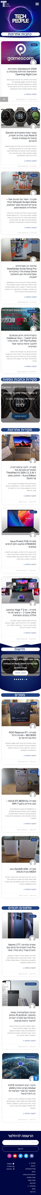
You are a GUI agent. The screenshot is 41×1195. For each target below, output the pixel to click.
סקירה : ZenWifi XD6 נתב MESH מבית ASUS (23, 870)
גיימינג (33, 1172)
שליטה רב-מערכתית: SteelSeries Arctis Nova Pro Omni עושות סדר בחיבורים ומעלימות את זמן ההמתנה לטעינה (22, 272)
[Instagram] (9, 1156)
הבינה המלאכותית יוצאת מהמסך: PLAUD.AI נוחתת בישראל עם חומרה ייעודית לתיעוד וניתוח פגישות (22, 1016)
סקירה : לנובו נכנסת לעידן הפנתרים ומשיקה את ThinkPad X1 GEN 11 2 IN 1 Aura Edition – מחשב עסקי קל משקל (21, 473)
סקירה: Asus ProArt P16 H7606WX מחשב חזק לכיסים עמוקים (20, 544)
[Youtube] (15, 1156)
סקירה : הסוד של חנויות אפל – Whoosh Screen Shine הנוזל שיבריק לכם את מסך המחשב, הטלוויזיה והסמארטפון (21, 203)
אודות (33, 1189)
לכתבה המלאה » (30, 94)
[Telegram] (26, 1156)
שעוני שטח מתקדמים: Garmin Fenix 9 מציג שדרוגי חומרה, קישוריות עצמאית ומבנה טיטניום (21, 137)
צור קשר (32, 1192)
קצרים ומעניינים (30, 1169)
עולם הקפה (31, 1180)
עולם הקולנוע (31, 1177)
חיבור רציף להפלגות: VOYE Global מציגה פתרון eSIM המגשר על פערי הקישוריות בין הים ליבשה (22, 1089)
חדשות (33, 1166)
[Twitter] (20, 1156)
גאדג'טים (32, 1183)
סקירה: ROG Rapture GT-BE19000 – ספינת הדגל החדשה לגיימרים (22, 735)
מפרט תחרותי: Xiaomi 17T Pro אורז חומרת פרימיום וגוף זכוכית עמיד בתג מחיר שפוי (21, 947)
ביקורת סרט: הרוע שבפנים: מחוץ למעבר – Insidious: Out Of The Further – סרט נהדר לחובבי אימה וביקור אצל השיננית (22, 341)
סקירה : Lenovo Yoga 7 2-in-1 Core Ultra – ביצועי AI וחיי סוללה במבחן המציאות (21, 612)
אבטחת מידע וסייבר (29, 1175)
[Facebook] (32, 1156)
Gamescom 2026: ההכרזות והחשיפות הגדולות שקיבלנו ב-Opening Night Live (21, 72)
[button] (37, 4)
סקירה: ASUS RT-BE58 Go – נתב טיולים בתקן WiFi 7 (21, 802)
